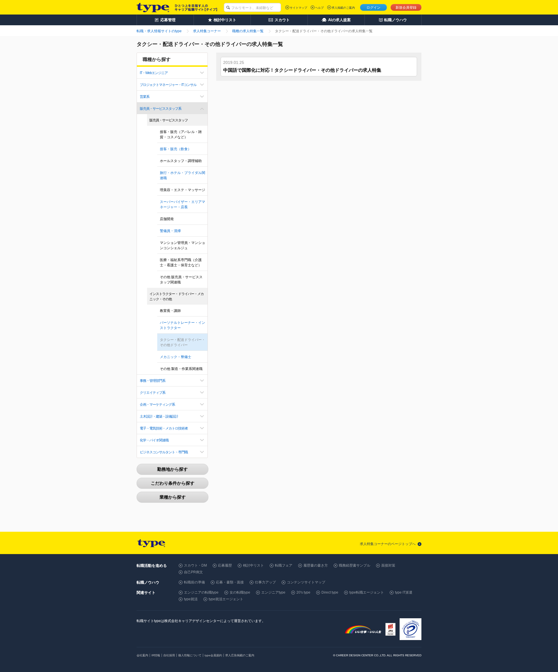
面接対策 (388, 565)
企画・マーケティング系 (157, 405)
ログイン (373, 8)
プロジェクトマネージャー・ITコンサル (168, 85)
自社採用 (169, 655)
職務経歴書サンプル (354, 565)
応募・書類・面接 (230, 582)
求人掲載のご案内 (343, 7)
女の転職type (240, 592)
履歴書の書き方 (315, 565)
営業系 (144, 97)
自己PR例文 (193, 572)
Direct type (329, 592)
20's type (303, 592)
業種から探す (173, 497)
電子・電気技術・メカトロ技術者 (164, 428)
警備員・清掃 (170, 231)
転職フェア (283, 565)
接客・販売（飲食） (175, 149)
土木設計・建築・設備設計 (159, 416)
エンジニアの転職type (201, 592)
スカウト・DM (195, 565)
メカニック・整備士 (175, 357)
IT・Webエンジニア (154, 73)
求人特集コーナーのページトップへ (388, 544)
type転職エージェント (366, 592)
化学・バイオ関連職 (154, 440)
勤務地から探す (172, 469)
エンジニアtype (273, 592)
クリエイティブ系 (152, 393)
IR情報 (155, 655)
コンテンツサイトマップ (306, 582)
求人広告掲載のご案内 (239, 655)
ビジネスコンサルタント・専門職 (164, 452)
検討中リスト (253, 565)
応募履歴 (225, 565)
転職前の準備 (194, 582)
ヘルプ (319, 7)
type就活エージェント (226, 599)
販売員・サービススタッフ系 (160, 109)
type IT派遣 (403, 592)
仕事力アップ (265, 582)
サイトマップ (298, 7)
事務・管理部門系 (152, 381)
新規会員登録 (406, 8)
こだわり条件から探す (172, 483)
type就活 (191, 599)
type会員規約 (213, 655)
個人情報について (189, 655)
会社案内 (142, 655)
